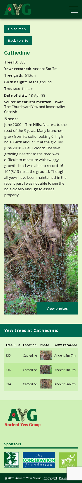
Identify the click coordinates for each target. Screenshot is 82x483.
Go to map (17, 29)
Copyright (50, 478)
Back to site (18, 40)
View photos (57, 308)
